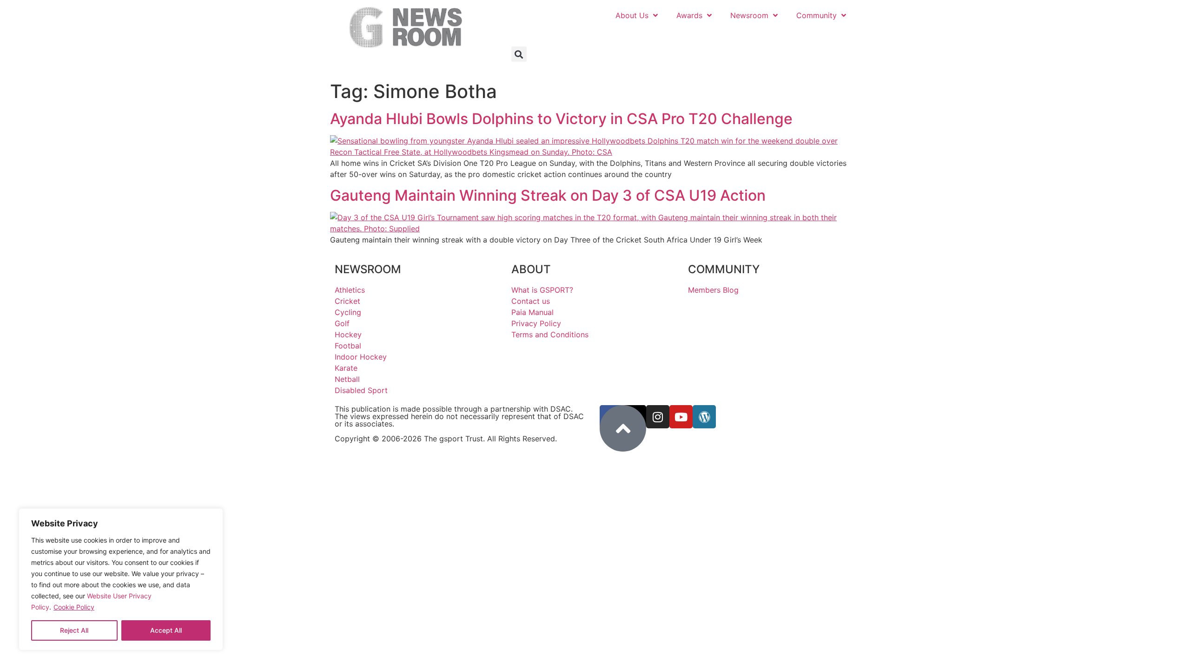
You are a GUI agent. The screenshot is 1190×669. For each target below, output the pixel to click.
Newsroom (749, 15)
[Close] (209, 520)
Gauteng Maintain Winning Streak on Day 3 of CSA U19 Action (548, 195)
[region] (121, 579)
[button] (519, 54)
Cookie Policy (73, 607)
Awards (689, 15)
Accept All (166, 630)
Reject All (74, 630)
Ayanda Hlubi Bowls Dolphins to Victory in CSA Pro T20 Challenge (561, 119)
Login (834, 36)
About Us (631, 15)
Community (816, 15)
